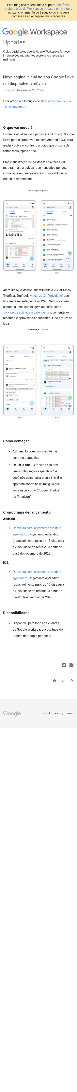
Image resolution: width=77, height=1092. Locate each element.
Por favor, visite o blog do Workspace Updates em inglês (37, 7)
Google (47, 713)
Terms (70, 713)
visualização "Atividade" (46, 296)
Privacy (59, 713)
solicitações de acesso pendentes (27, 312)
